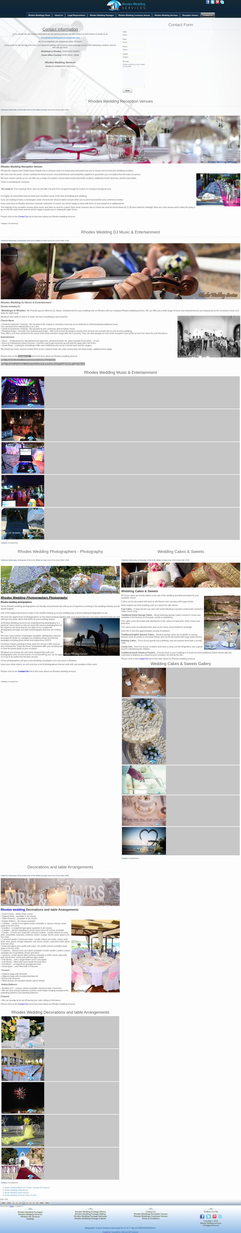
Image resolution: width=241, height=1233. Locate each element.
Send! (127, 91)
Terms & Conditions (150, 1218)
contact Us (143, 659)
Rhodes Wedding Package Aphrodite (90, 1216)
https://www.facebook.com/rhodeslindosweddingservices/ (28, 360)
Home (12, 1206)
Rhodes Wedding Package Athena (90, 1212)
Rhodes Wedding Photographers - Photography (60, 551)
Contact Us (208, 15)
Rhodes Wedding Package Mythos (90, 1214)
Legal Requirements (76, 15)
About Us (59, 15)
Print (53, 110)
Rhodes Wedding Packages (102, 15)
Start (3, 1203)
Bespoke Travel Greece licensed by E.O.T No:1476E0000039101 (120, 1228)
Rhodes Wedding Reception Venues (120, 101)
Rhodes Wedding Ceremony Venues (134, 15)
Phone (125, 47)
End (47, 1203)
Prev (9, 1203)
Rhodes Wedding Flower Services (17, 1193)
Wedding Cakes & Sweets (181, 551)
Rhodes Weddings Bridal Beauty (16, 1190)
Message (126, 61)
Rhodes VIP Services (30, 1217)
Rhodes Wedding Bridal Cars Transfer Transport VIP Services (27, 1188)
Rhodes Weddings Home (39, 15)
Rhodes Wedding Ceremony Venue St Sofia (20, 1195)
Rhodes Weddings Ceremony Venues (150, 1216)
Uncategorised (13, 223)
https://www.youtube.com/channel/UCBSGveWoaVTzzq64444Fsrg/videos (43, 364)
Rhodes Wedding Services (166, 15)
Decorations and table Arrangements (60, 867)
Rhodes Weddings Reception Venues (150, 1214)
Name (125, 32)
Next (41, 1203)
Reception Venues (190, 15)
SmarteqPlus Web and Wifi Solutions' (124, 1232)
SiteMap (30, 1219)
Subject (125, 54)
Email (125, 39)
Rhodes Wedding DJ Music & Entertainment (120, 232)
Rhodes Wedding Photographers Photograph (33, 597)
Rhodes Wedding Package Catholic (90, 1218)
